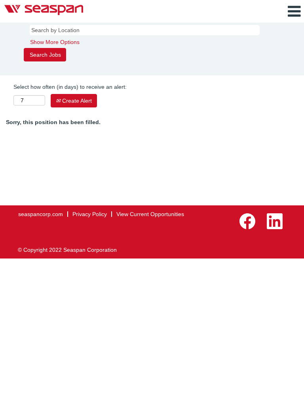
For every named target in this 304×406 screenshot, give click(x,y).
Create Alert (76, 101)
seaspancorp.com (40, 214)
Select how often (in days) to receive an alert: (70, 87)
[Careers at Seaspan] (44, 9)
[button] (253, 11)
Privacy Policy (89, 214)
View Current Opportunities (150, 214)
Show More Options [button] (55, 42)
